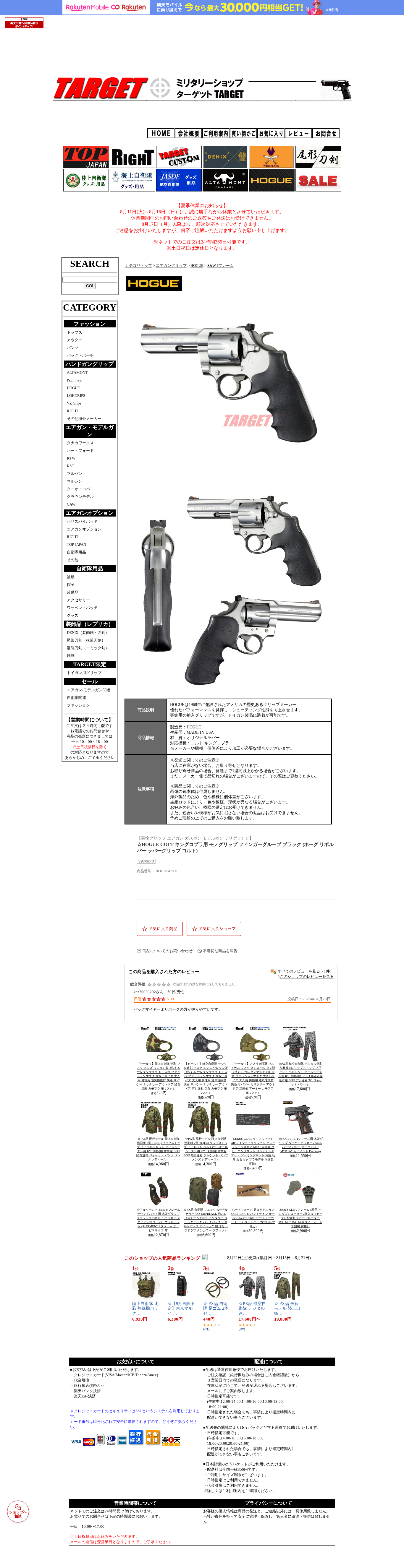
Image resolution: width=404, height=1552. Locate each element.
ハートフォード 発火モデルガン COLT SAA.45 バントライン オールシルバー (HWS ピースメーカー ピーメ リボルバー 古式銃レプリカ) (253, 1218)
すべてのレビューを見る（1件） (306, 971)
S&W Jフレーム (220, 266)
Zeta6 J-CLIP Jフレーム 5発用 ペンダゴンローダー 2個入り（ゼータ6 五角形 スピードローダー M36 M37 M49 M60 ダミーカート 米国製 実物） (300, 1218)
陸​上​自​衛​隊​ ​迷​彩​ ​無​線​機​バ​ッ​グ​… (145, 1308)
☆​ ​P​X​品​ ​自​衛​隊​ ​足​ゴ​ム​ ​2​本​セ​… (215, 1308)
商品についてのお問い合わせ (168, 951)
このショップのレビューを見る (307, 976)
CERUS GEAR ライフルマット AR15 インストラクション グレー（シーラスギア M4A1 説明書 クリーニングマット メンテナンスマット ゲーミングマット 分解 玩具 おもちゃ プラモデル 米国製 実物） (253, 1151)
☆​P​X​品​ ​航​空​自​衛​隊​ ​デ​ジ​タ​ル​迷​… (252, 1308)
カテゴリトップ (138, 266)
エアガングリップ (171, 266)
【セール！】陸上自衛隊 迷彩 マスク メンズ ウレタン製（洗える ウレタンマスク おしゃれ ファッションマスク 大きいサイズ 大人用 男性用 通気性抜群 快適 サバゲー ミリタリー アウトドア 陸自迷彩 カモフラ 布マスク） (158, 1076)
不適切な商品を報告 (220, 951)
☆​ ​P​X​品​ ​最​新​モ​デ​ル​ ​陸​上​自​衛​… (287, 1308)
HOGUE (196, 266)
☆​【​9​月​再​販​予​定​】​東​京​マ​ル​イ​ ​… (181, 1308)
